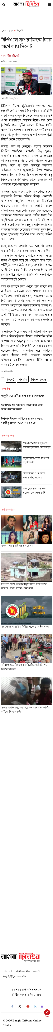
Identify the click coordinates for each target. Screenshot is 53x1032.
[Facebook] (12, 1007)
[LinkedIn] (35, 1007)
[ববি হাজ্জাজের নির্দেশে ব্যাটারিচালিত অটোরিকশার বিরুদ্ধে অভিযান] (26, 654)
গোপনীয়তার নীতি (22, 971)
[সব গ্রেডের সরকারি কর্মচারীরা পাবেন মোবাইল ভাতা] (26, 614)
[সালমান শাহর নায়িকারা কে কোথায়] (26, 533)
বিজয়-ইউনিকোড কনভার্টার (14, 976)
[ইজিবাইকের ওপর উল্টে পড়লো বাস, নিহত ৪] (26, 477)
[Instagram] (42, 1007)
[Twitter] (20, 1007)
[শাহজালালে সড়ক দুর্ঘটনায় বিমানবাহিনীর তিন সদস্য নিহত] (26, 447)
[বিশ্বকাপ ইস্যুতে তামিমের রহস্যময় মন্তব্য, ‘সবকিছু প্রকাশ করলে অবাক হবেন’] (26, 423)
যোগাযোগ (7, 971)
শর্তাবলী (36, 971)
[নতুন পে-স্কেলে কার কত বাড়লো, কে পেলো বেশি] (26, 493)
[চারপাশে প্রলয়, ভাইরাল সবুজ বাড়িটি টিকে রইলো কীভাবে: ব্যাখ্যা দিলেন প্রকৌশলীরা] (26, 573)
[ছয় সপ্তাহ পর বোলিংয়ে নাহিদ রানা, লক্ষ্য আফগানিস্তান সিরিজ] (26, 409)
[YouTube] (28, 1007)
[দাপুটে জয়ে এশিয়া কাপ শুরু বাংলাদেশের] (26, 398)
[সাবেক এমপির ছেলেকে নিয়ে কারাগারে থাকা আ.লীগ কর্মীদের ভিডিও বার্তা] (26, 696)
